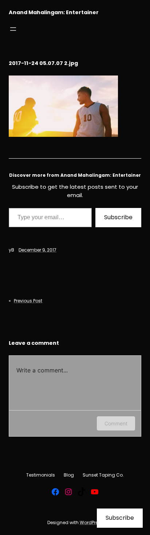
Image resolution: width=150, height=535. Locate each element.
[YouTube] (94, 491)
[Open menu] (13, 29)
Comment (115, 423)
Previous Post (28, 301)
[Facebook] (55, 491)
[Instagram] (68, 491)
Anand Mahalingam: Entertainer (54, 12)
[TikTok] (81, 491)
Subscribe (118, 217)
